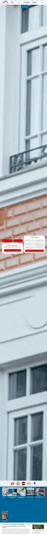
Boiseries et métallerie (34, 2)
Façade (19, 2)
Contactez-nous (18, 241)
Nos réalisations (7, 241)
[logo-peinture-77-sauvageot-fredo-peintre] (5, 2)
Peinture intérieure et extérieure (26, 2)
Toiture (42, 2)
